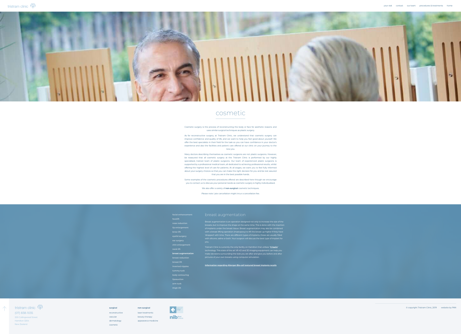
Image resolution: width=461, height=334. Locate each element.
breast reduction (180, 258)
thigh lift (176, 288)
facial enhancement (182, 215)
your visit (388, 6)
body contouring (180, 275)
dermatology (115, 321)
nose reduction (179, 223)
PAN (454, 307)
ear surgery (178, 240)
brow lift (176, 232)
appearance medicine (148, 321)
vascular (113, 317)
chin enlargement (181, 245)
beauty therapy (145, 317)
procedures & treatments (431, 6)
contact (399, 6)
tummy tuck (178, 271)
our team (411, 6)
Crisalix (274, 247)
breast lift (177, 262)
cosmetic (113, 325)
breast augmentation (183, 253)
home (449, 6)
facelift (175, 219)
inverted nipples (180, 266)
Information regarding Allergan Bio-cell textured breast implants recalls (240, 265)
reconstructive (116, 313)
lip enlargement (180, 227)
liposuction (177, 279)
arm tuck (176, 284)
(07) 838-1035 (24, 313)
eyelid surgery (179, 236)
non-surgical (231, 188)
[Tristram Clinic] (22, 6)
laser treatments (145, 313)
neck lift (176, 249)
